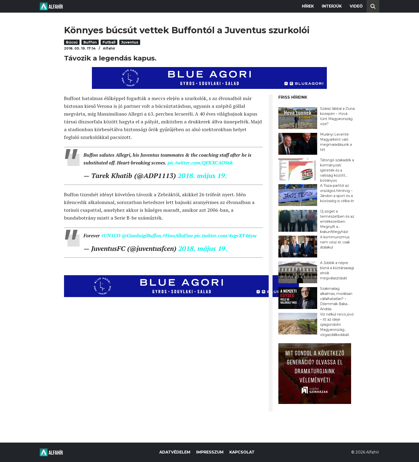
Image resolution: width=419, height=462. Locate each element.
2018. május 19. (202, 175)
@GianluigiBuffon (141, 235)
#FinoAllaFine (177, 235)
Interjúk (332, 6)
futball (109, 42)
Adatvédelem (174, 452)
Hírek (308, 6)
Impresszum (210, 452)
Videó (356, 6)
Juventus (129, 42)
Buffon (90, 42)
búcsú (72, 42)
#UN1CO (110, 235)
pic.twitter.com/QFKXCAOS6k (200, 162)
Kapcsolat (242, 452)
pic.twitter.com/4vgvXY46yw (225, 235)
